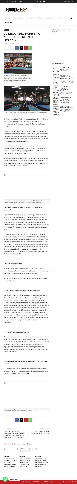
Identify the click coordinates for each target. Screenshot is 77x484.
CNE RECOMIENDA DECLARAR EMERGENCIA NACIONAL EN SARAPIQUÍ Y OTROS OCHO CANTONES (66, 90)
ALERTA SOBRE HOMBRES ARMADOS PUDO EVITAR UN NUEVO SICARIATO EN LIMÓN (66, 109)
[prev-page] (5, 470)
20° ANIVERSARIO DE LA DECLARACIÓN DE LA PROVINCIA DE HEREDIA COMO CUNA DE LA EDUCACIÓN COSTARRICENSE (14, 434)
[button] (71, 18)
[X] (40, 1)
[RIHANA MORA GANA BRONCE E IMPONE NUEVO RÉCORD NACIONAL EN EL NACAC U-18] (26, 452)
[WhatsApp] (30, 48)
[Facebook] (34, 1)
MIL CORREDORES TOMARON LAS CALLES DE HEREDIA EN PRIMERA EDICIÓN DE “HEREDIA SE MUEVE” (10, 462)
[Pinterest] (26, 48)
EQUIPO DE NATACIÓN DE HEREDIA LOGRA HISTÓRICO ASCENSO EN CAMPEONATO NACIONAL (41, 462)
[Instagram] (37, 1)
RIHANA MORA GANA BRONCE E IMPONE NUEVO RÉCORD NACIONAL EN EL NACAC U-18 (26, 462)
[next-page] (8, 470)
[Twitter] (69, 482)
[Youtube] (44, 1)
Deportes (6, 29)
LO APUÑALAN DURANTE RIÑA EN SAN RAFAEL (65, 69)
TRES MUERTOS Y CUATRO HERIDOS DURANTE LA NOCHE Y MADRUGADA (66, 100)
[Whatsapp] (5, 479)
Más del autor (27, 444)
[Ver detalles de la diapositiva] (51, 11)
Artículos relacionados (12, 444)
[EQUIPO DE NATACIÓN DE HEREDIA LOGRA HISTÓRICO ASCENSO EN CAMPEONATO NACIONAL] (42, 452)
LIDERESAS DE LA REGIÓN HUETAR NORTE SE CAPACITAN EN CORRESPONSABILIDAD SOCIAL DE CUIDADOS (67, 79)
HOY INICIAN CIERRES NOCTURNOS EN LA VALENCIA (39, 432)
